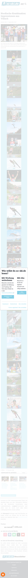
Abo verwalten (22, 304)
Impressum (5, 304)
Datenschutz (13, 304)
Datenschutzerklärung (8, 293)
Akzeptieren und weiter (8, 297)
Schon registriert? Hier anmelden (17, 307)
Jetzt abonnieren (21, 292)
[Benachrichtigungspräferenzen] (3, 574)
